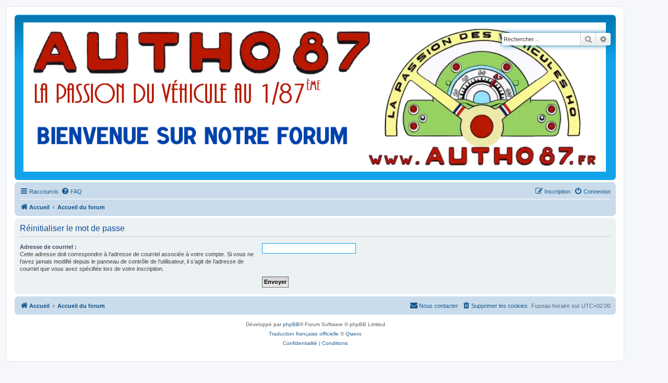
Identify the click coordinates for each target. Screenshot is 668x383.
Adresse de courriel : (48, 247)
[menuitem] (71, 191)
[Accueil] (315, 97)
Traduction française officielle (304, 334)
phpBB (291, 324)
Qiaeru (353, 334)
